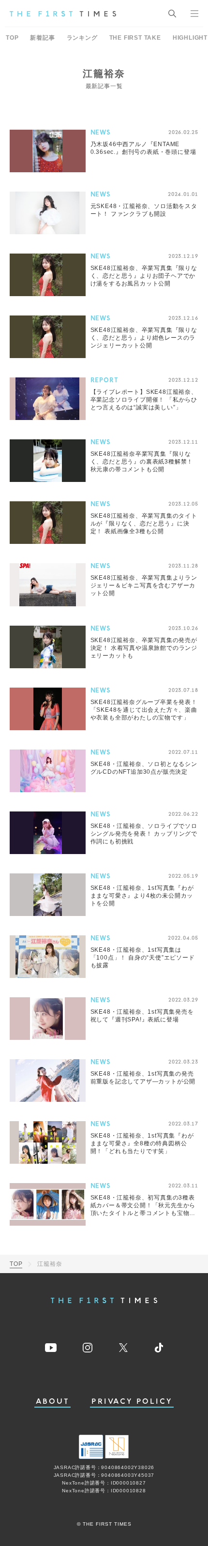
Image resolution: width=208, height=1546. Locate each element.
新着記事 (42, 37)
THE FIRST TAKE (135, 37)
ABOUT (53, 1401)
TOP (12, 37)
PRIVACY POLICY (131, 1401)
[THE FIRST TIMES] (63, 13)
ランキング (82, 37)
